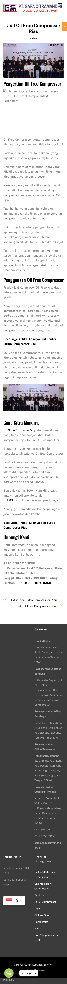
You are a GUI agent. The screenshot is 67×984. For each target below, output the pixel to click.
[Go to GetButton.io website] (9, 980)
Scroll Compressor (45, 901)
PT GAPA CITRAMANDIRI (31, 965)
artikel (33, 38)
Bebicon (39, 895)
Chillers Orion (42, 915)
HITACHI (9, 500)
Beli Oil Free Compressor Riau (36, 606)
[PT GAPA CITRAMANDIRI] (32, 10)
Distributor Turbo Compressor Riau (33, 600)
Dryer (37, 908)
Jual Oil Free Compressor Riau (33, 28)
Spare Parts (41, 921)
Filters (38, 928)
